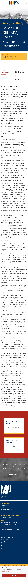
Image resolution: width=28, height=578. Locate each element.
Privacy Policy (5, 505)
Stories (15, 54)
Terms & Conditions (6, 509)
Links (2, 511)
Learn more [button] (5, 571)
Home (4, 54)
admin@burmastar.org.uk (8, 552)
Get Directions (6, 546)
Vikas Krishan (5, 528)
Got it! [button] (14, 575)
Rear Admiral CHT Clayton (8, 524)
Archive (9, 54)
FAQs (2, 507)
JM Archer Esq (5, 526)
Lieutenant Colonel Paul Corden (10, 529)
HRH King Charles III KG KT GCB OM (11, 517)
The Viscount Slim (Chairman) (9, 522)
